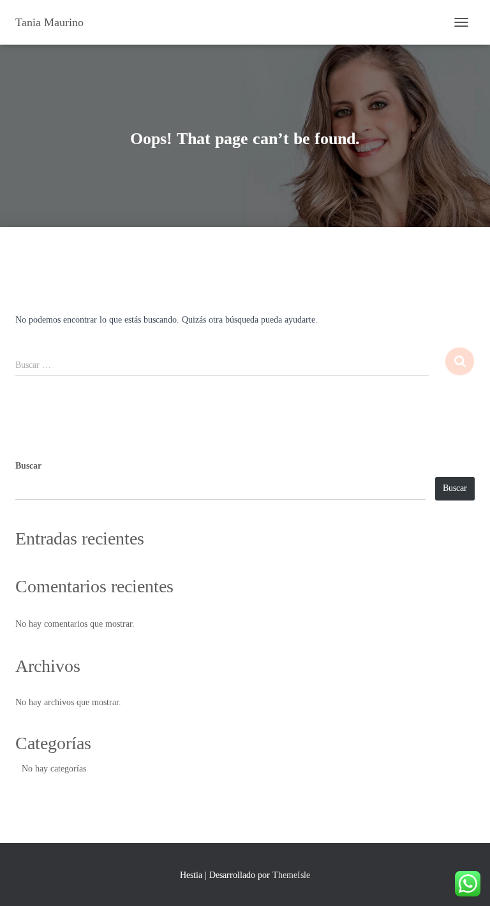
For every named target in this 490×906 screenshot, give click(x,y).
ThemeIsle (291, 875)
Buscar (28, 466)
